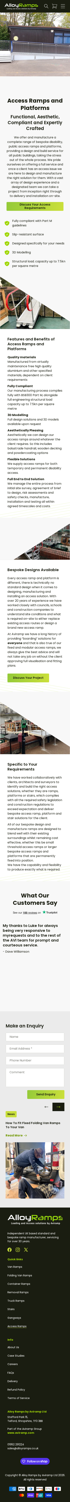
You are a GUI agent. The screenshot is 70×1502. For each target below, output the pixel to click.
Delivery (12, 1381)
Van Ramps (14, 1267)
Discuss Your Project (28, 678)
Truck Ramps (15, 1301)
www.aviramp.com (20, 1433)
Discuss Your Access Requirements (35, 206)
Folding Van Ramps (19, 1275)
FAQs (10, 1373)
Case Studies (15, 1356)
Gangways (14, 1318)
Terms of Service (18, 1398)
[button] (46, 6)
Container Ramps (18, 1284)
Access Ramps (17, 1326)
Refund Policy (16, 1390)
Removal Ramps (18, 1292)
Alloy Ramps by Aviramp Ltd (39, 1475)
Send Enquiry (45, 1094)
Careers (12, 1364)
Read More (14, 1135)
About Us (13, 1347)
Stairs (11, 1309)
